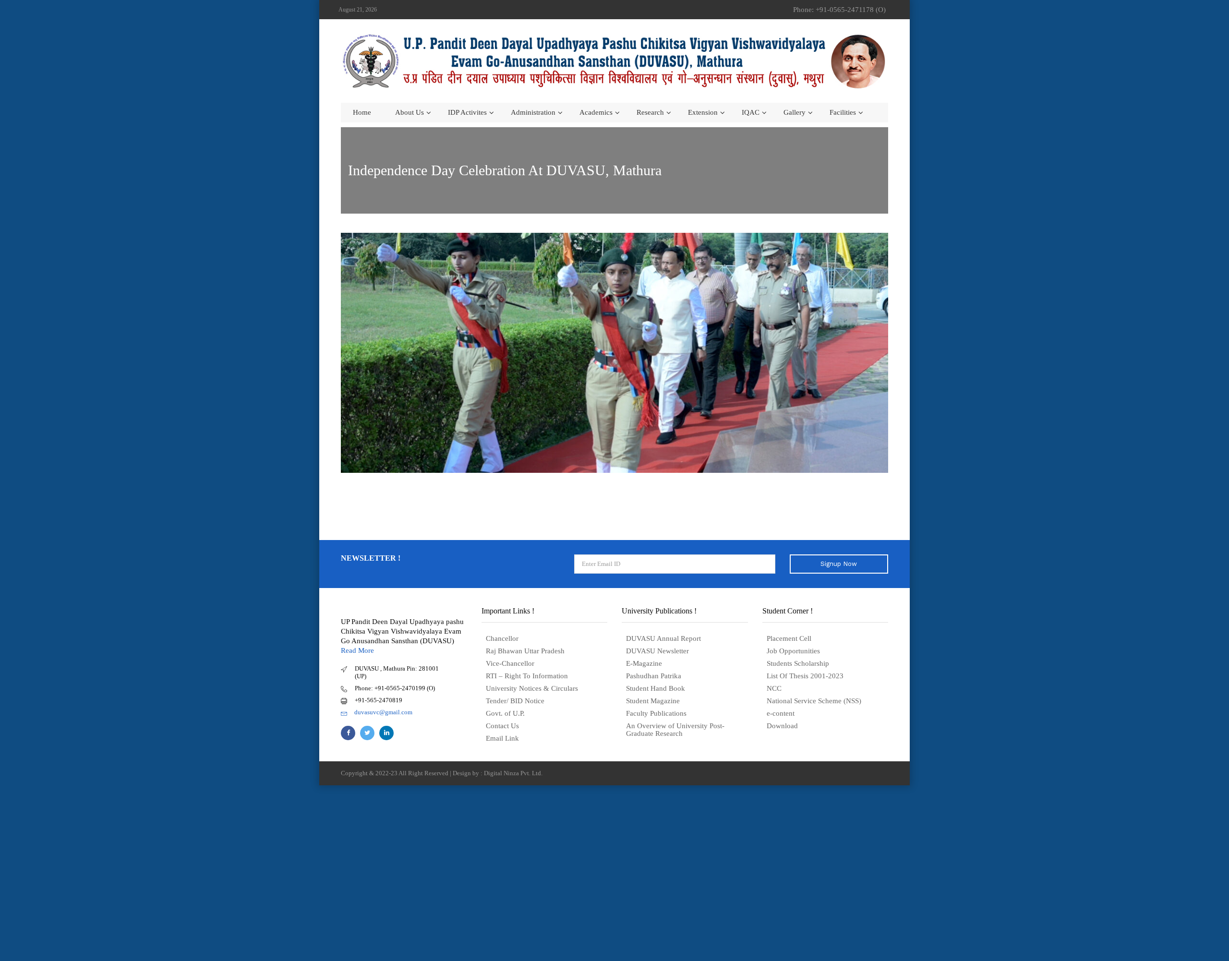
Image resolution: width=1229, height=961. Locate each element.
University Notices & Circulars (532, 688)
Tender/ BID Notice (515, 701)
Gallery (794, 112)
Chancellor (502, 638)
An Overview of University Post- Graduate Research (675, 729)
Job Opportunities (793, 651)
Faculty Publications (656, 713)
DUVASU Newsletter (657, 651)
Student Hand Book (655, 688)
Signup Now (838, 563)
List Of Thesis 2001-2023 (805, 676)
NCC (774, 688)
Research (650, 112)
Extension (703, 112)
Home (362, 112)
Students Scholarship (798, 663)
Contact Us (502, 726)
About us (409, 112)
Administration (533, 112)
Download (782, 726)
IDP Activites (467, 112)
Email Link (502, 738)
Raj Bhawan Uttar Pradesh (525, 651)
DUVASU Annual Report (663, 638)
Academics (596, 112)
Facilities (843, 112)
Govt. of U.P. (505, 713)
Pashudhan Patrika (653, 676)
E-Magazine (644, 663)
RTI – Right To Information (527, 676)
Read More (357, 650)
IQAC (750, 112)
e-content (781, 713)
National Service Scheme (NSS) (814, 701)
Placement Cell (789, 638)
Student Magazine (653, 701)
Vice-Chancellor (510, 663)
